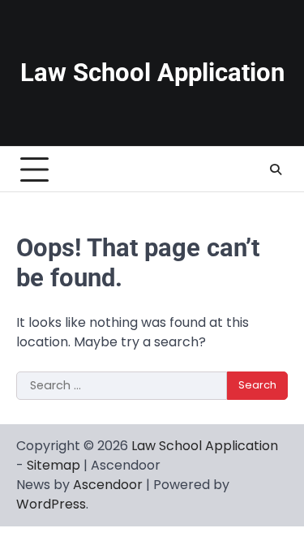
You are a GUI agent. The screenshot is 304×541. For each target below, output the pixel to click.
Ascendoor (108, 484)
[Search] (275, 169)
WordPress (51, 504)
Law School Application (152, 73)
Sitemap (53, 465)
